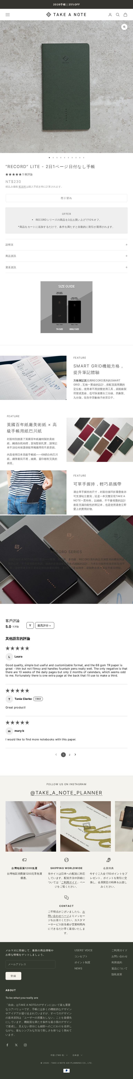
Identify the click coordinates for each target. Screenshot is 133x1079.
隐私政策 (117, 974)
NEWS (78, 968)
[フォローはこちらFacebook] (7, 1045)
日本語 (76, 1055)
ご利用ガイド (69, 882)
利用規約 (117, 962)
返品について (119, 968)
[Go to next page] (76, 754)
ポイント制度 (82, 962)
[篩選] (30, 625)
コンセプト (81, 956)
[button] (14, 174)
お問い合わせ (119, 956)
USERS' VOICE (83, 950)
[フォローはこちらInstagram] (25, 1045)
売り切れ (66, 197)
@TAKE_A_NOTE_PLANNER (66, 793)
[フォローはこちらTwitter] (16, 1045)
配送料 (22, 186)
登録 (13, 975)
